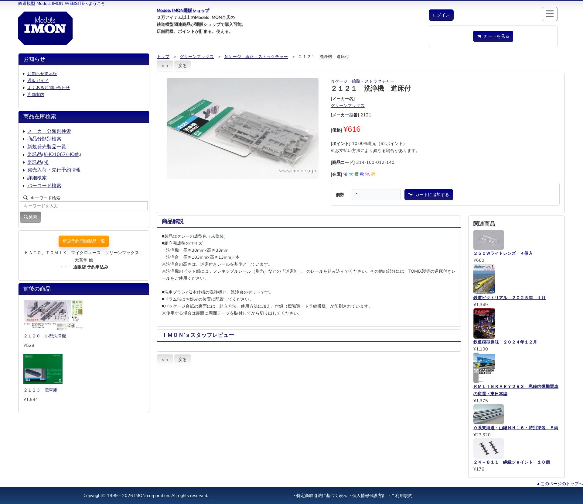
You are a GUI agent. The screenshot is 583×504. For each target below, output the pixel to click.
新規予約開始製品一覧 (84, 241)
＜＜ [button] (165, 66)
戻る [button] (182, 66)
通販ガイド (38, 81)
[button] (441, 15)
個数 (340, 195)
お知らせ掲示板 (42, 74)
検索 (33, 217)
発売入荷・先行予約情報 (54, 170)
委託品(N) (38, 162)
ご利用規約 (401, 495)
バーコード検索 (44, 185)
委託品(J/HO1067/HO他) (54, 154)
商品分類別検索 (44, 139)
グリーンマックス (197, 57)
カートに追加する (431, 195)
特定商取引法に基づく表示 (321, 495)
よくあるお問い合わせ (48, 88)
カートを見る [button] (495, 36)
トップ (163, 57)
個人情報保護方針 (369, 495)
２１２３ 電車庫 (40, 390)
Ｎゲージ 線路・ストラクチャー (256, 57)
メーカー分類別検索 (49, 131)
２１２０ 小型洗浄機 (44, 336)
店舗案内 (35, 94)
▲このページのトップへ (559, 484)
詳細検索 (37, 177)
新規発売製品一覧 (46, 146)
